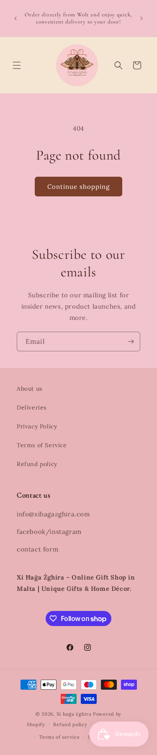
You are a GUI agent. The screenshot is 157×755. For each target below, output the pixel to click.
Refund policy (37, 464)
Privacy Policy (37, 426)
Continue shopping (78, 187)
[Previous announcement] (15, 18)
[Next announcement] (141, 18)
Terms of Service (42, 445)
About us (29, 388)
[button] (17, 65)
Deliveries (31, 407)
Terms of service (59, 737)
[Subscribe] (130, 341)
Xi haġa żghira (74, 714)
